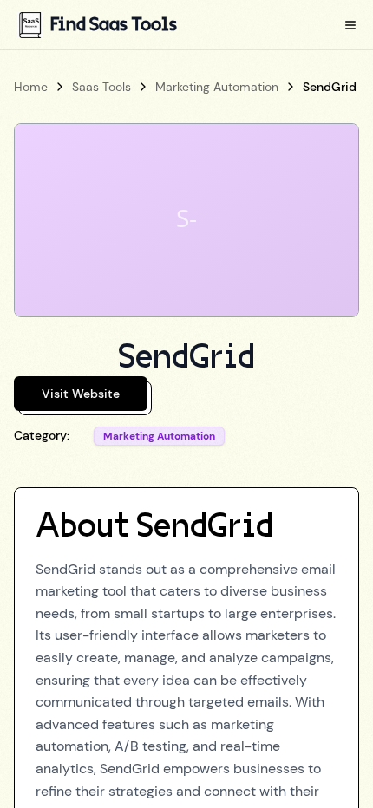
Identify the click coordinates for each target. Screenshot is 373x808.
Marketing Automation (216, 86)
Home (31, 86)
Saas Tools (101, 86)
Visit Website (81, 393)
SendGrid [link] (330, 86)
